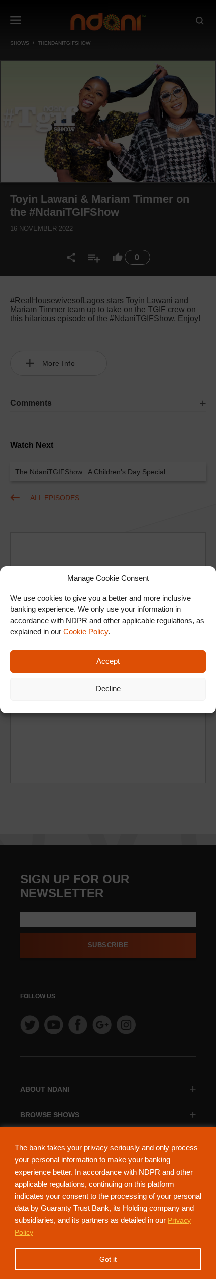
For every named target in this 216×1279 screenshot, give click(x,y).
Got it (108, 1259)
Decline (108, 688)
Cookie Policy (85, 631)
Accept (108, 661)
